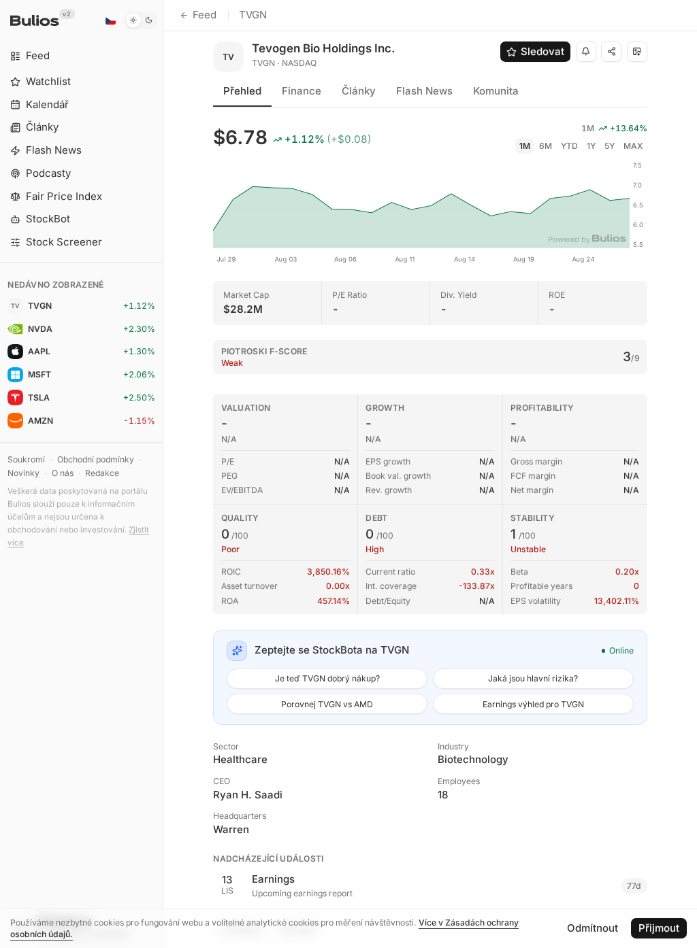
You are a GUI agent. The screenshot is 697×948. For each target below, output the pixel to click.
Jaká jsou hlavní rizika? (533, 678)
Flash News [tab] (424, 90)
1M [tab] (524, 146)
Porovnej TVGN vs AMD (327, 704)
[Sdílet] (611, 51)
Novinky (23, 473)
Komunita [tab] (496, 90)
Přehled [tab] (242, 90)
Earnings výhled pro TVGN (533, 704)
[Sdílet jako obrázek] (637, 51)
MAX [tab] (633, 146)
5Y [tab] (609, 146)
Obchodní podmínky (95, 459)
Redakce (102, 473)
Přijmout (658, 927)
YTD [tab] (569, 146)
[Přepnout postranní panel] (163, 474)
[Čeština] (110, 20)
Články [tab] (359, 90)
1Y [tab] (591, 146)
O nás (63, 473)
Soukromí (26, 459)
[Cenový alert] (586, 51)
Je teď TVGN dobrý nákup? (327, 678)
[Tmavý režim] (141, 20)
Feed (204, 14)
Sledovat (542, 51)
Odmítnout (592, 927)
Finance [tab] (301, 90)
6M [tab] (545, 146)
